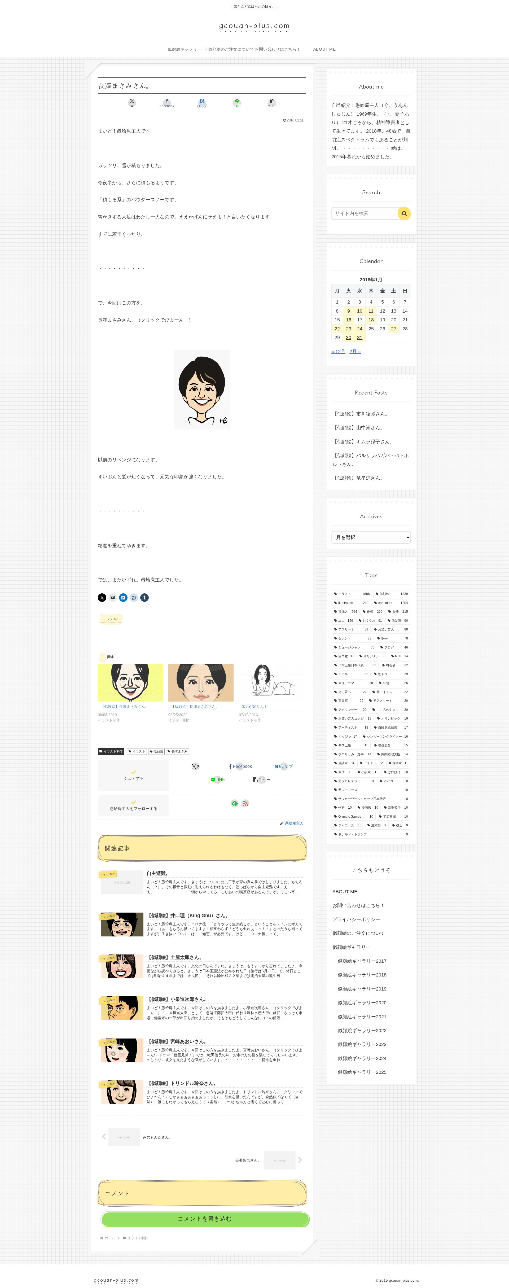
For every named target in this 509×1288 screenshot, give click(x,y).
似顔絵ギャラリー (351, 947)
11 (371, 311)
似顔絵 (158, 751)
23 (348, 328)
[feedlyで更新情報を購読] (234, 803)
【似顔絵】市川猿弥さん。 (361, 414)
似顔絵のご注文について (358, 933)
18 (371, 319)
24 (359, 328)
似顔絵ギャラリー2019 (362, 989)
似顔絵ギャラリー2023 (362, 1044)
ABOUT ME (344, 891)
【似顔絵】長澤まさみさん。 (124, 706)
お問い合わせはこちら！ (358, 905)
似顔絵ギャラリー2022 (362, 1030)
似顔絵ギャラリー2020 (362, 1002)
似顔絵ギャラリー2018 (362, 975)
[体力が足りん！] (271, 683)
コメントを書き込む (205, 1218)
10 (359, 311)
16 (348, 319)
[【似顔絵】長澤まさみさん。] (130, 683)
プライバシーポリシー (356, 919)
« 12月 (338, 351)
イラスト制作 (113, 751)
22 (337, 328)
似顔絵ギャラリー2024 (362, 1058)
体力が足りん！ (254, 706)
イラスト (139, 751)
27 (393, 328)
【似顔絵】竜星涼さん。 (358, 478)
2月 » (355, 351)
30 (348, 337)
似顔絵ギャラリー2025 (362, 1072)
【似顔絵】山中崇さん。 (358, 427)
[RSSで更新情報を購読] (245, 803)
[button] (272, 103)
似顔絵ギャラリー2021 (362, 1016)
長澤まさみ (179, 751)
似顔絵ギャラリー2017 (362, 961)
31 (359, 337)
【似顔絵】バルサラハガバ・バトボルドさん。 (370, 460)
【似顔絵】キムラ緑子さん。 (363, 441)
